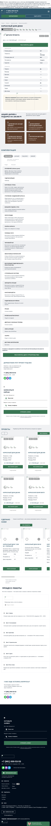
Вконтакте (4, 795)
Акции (13, 786)
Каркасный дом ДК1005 (11, 492)
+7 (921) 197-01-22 (8, 763)
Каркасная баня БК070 (36, 492)
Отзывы (15, 783)
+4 (38, 539)
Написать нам (9, 811)
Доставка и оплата (6, 788)
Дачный (17, 156)
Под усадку (8, 156)
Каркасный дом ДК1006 (36, 452)
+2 (16, 539)
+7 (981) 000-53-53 (12, 11)
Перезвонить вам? (11, 772)
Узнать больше (11, 568)
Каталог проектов (5, 783)
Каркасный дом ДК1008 (11, 452)
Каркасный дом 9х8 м (33, 544)
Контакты (14, 788)
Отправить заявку (25, 412)
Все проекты (43, 433)
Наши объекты (5, 785)
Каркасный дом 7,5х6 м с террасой (11, 545)
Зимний (33, 156)
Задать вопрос (37, 16)
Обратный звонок (13, 16)
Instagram (4, 797)
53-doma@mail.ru (8, 815)
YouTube (3, 799)
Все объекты (26, 525)
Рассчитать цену (13, 466)
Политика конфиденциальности (9, 818)
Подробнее (13, 470)
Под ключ (25, 156)
